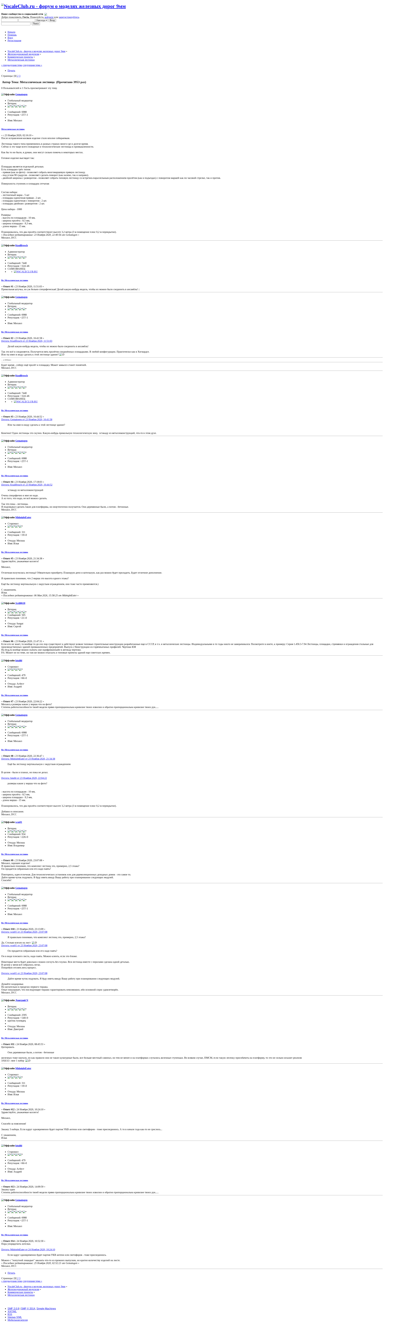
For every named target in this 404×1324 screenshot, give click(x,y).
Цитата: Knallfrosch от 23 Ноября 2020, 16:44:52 (26, 484)
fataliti (18, 660)
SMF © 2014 (28, 1308)
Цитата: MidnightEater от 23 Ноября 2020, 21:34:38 (28, 758)
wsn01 (18, 822)
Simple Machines (46, 1308)
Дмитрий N (21, 1000)
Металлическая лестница (13, 129)
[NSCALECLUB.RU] (26, 271)
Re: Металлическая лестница (14, 280)
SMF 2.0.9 (13, 1308)
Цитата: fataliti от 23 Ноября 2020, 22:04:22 (24, 778)
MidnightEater (23, 517)
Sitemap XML (15, 1317)
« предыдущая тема (11, 65)
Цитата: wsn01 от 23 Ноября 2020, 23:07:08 (24, 932)
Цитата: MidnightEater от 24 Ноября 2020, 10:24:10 (28, 1249)
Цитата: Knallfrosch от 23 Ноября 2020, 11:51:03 (26, 341)
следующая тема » (32, 65)
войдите (49, 17)
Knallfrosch (21, 245)
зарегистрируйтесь (69, 17)
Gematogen (21, 94)
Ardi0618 (20, 603)
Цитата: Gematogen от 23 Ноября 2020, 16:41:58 (26, 419)
